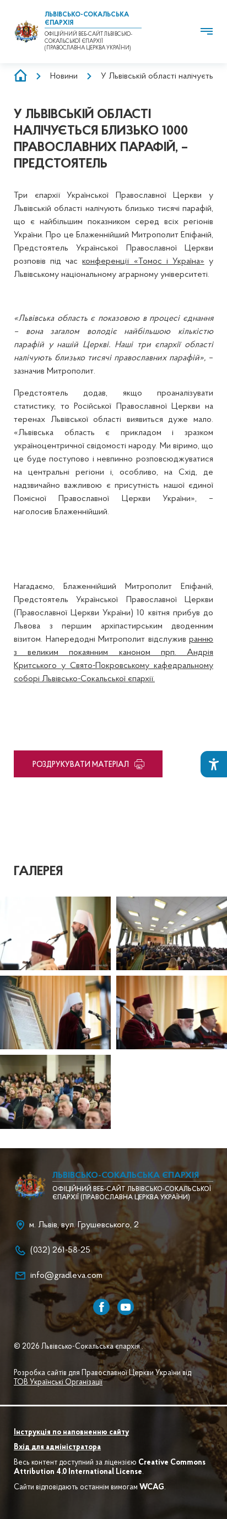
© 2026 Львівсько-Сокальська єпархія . (78, 1347)
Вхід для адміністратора (57, 1447)
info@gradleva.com (66, 1275)
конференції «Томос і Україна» (143, 261)
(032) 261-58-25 (60, 1250)
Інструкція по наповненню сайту (71, 1433)
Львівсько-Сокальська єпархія (125, 1175)
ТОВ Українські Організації (58, 1383)
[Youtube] (125, 1307)
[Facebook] (101, 1307)
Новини (64, 76)
